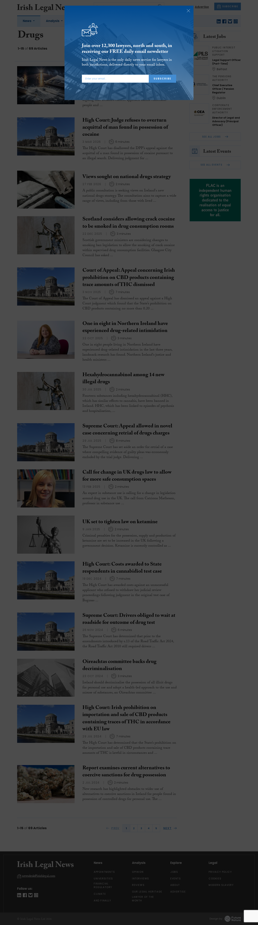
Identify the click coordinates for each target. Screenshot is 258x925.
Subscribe (162, 78)
